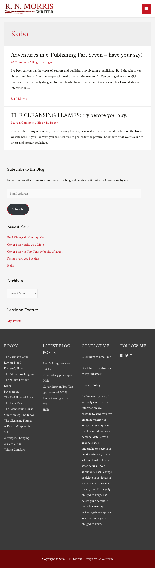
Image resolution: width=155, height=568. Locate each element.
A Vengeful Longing (16, 438)
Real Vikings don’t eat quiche (25, 237)
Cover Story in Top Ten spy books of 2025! (35, 252)
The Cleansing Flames (18, 421)
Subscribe (18, 209)
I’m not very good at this (23, 259)
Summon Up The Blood (19, 415)
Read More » (19, 99)
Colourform (105, 559)
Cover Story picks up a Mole (25, 245)
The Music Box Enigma (19, 374)
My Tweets (14, 321)
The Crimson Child (16, 357)
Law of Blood (12, 363)
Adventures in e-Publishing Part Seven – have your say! (76, 55)
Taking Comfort (14, 450)
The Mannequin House (18, 409)
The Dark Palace (14, 403)
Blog (35, 62)
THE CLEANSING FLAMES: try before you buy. (69, 115)
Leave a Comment (22, 123)
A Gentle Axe (12, 444)
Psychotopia (11, 392)
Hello (10, 266)
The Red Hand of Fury (18, 397)
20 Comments (20, 62)
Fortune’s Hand (14, 368)
